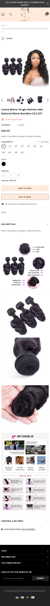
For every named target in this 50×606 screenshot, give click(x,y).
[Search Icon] (10, 14)
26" (10, 152)
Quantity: (5, 171)
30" (22, 152)
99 (6, 204)
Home (3, 25)
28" (16, 152)
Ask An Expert (28, 529)
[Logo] (25, 14)
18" (29, 146)
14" (16, 146)
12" (10, 146)
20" (35, 146)
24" (3, 152)
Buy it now (25, 197)
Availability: (6, 125)
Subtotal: (5, 180)
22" (41, 146)
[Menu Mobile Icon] (3, 14)
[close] (47, 3)
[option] (25, 68)
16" (22, 146)
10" (3, 146)
